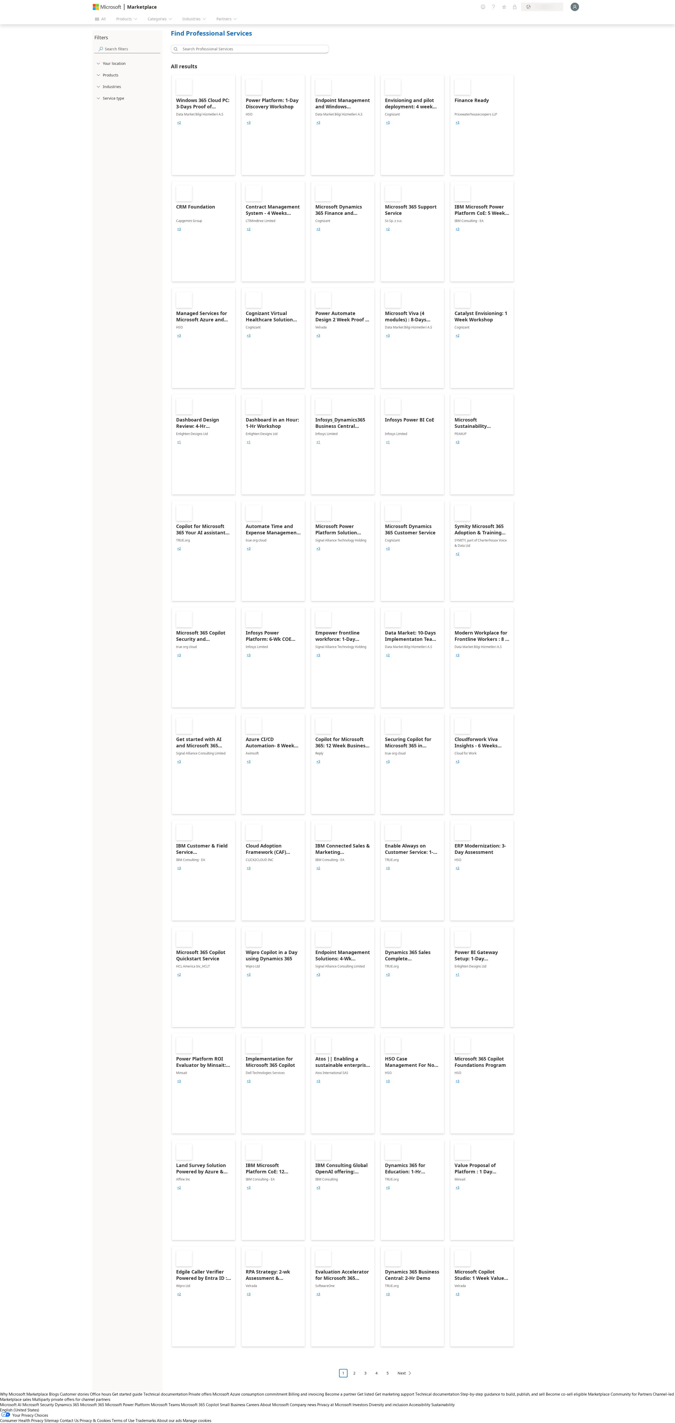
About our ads (169, 1420)
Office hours (100, 1394)
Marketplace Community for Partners (620, 1394)
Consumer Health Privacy (21, 1420)
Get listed (365, 1394)
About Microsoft (274, 1404)
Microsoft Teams (165, 1404)
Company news (303, 1404)
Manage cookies (197, 1420)
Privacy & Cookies (95, 1420)
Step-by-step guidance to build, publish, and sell (502, 1394)
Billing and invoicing (306, 1394)
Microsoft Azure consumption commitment (250, 1394)
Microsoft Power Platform (127, 1404)
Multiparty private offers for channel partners (71, 1399)
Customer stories (74, 1394)
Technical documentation (165, 1394)
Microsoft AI (10, 1404)
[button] (175, 49)
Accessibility (419, 1404)
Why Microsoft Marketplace (24, 1394)
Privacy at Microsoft (334, 1404)
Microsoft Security (38, 1404)
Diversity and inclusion (388, 1404)
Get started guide (127, 1394)
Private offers (200, 1394)
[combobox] (252, 49)
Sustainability (443, 1404)
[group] (179, 122)
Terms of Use (123, 1420)
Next (402, 1373)
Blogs (54, 1394)
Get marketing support (394, 1394)
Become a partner (340, 1394)
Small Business (232, 1404)
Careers (252, 1404)
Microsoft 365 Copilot (200, 1404)
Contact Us (69, 1420)
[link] (203, 125)
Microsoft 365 (92, 1404)
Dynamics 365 (67, 1404)
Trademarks (146, 1420)
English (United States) (19, 1409)
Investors (360, 1404)
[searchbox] (132, 49)
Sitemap (51, 1420)
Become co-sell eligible (566, 1394)
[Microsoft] (107, 7)
